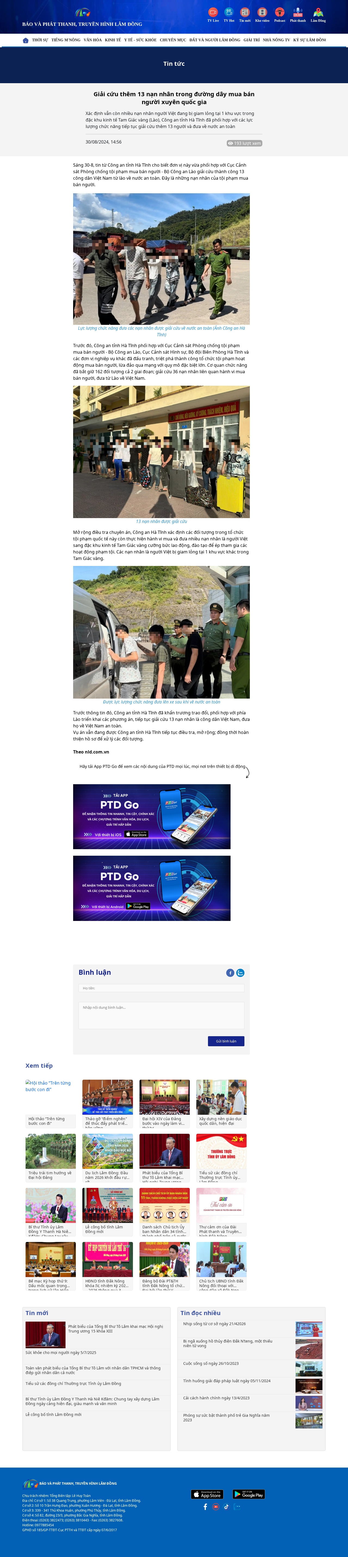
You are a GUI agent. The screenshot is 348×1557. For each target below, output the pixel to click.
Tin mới (244, 21)
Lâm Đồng (318, 21)
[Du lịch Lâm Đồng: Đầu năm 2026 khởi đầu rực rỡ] (107, 1151)
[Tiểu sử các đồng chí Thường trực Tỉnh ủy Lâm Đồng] (221, 1151)
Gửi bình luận (226, 1041)
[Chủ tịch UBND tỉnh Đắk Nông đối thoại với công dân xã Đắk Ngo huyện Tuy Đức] (221, 1259)
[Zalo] (240, 972)
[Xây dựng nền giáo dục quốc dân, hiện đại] (221, 1097)
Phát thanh (298, 21)
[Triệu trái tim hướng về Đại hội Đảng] (51, 1151)
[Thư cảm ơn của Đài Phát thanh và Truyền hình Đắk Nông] (221, 1205)
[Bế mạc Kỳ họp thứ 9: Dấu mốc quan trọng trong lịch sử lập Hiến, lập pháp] (51, 1259)
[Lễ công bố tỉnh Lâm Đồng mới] (107, 1205)
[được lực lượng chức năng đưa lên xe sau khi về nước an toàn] (161, 632)
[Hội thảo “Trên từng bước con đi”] (51, 1097)
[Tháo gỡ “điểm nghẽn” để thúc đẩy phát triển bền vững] (107, 1097)
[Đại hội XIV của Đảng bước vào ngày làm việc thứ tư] (164, 1097)
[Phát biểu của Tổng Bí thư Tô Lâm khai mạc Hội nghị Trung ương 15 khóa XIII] (164, 1151)
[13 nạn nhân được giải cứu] (161, 451)
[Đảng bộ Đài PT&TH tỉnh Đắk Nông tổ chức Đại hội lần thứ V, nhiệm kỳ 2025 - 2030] (164, 1259)
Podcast (279, 21)
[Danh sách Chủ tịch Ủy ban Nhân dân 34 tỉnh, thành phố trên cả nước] (164, 1205)
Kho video (262, 21)
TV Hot (229, 21)
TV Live (213, 21)
